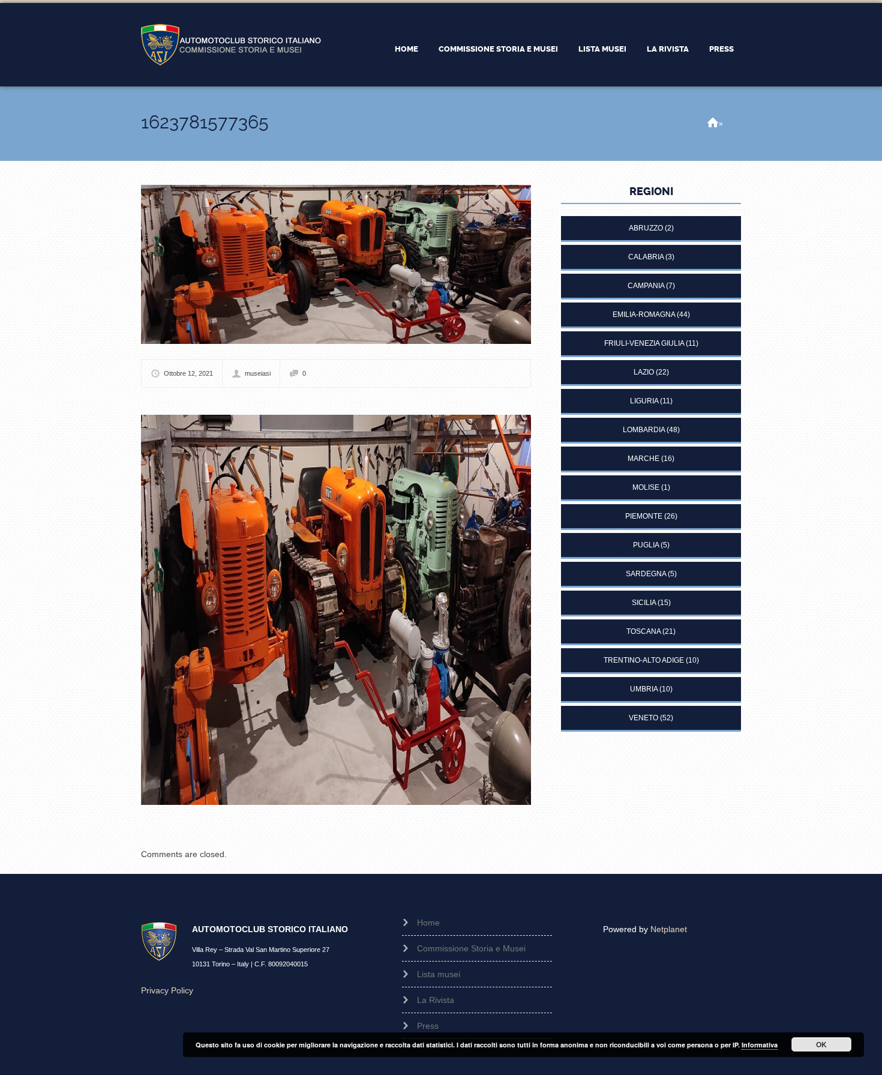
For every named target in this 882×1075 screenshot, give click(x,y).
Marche (643, 458)
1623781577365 (205, 122)
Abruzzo (646, 228)
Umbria (644, 689)
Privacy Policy (167, 990)
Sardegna (646, 574)
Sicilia (644, 602)
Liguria (644, 401)
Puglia (646, 545)
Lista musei (602, 48)
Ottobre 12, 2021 (188, 373)
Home (406, 48)
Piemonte (643, 516)
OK (821, 1044)
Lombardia (644, 430)
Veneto (643, 718)
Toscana (643, 631)
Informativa (760, 1044)
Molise (645, 487)
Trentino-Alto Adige (644, 660)
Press (721, 48)
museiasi (258, 373)
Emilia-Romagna (644, 314)
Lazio (644, 372)
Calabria (646, 257)
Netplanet (668, 929)
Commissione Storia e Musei (498, 48)
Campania (646, 286)
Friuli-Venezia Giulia (644, 343)
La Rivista (668, 48)
